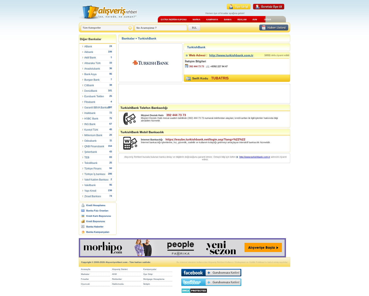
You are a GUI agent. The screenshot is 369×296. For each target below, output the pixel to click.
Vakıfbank (90, 185)
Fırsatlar (85, 279)
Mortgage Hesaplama (153, 279)
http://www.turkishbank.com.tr (231, 55)
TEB (86, 157)
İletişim (146, 284)
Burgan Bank (92, 79)
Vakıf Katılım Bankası (96, 179)
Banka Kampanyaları (97, 232)
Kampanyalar (149, 269)
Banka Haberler (94, 226)
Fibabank (89, 102)
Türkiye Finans (92, 168)
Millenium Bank (93, 135)
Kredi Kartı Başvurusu (98, 216)
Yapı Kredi (90, 190)
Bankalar (128, 38)
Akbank (88, 52)
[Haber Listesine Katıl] (273, 29)
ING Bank (89, 124)
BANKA (227, 19)
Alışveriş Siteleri (119, 269)
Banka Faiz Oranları (97, 210)
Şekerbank (90, 151)
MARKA (196, 19)
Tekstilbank (90, 163)
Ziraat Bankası (92, 196)
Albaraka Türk (92, 63)
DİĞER (267, 19)
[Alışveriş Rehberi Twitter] (211, 287)
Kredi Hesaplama (95, 205)
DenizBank (90, 90)
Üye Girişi (147, 274)
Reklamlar (117, 279)
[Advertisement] (196, 93)
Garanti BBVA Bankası (97, 107)
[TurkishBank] (151, 81)
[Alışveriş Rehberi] (108, 21)
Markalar (85, 274)
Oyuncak (85, 284)
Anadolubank (92, 68)
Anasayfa (85, 269)
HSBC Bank (91, 118)
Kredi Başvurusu (95, 221)
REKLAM (241, 19)
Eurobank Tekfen (94, 96)
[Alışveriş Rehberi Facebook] (211, 277)
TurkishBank (147, 38)
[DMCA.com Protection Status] (194, 294)
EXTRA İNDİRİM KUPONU (174, 19)
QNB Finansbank (94, 146)
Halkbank (89, 113)
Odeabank (90, 140)
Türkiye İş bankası (94, 174)
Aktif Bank (90, 57)
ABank (88, 46)
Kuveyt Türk (91, 129)
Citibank (89, 85)
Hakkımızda (118, 284)
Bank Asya (90, 74)
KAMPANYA (212, 19)
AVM (254, 19)
